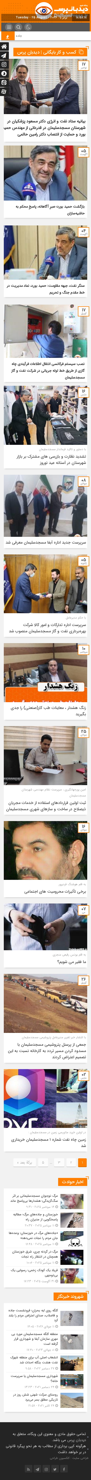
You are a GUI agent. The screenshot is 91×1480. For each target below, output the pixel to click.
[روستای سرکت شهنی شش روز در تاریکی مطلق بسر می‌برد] (45, 1399)
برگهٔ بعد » (24, 1163)
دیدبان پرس (76, 1440)
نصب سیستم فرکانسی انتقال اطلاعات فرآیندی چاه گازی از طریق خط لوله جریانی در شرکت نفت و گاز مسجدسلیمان (48, 370)
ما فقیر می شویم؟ (71, 962)
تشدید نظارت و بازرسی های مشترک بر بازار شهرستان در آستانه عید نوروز (51, 459)
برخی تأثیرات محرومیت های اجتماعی (55, 891)
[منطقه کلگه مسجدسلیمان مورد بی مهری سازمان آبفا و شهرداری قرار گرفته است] (45, 1342)
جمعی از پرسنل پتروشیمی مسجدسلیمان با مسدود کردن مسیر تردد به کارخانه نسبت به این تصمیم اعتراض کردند (47, 1050)
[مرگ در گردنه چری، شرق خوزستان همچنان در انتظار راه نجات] (45, 1257)
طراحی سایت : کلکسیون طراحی (69, 1458)
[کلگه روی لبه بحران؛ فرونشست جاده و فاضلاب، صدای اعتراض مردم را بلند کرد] (45, 1318)
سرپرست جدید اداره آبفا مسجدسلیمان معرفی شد (46, 542)
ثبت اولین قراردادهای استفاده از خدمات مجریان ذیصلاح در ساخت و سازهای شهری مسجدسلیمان (46, 806)
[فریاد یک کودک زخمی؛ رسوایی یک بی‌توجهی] (45, 1275)
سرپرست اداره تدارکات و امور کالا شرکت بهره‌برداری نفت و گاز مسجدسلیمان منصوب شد (47, 628)
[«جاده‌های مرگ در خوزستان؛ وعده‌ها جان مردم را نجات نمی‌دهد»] (45, 1238)
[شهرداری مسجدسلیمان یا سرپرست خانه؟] (45, 1381)
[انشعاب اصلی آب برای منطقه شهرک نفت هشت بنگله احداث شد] (45, 1363)
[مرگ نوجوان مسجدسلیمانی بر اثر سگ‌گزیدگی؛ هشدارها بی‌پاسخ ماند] (45, 1201)
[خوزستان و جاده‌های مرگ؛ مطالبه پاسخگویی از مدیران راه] (45, 1220)
